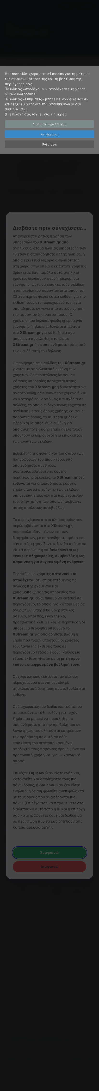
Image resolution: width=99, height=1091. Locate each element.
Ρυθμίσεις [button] (49, 144)
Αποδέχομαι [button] (49, 134)
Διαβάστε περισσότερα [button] (49, 124)
